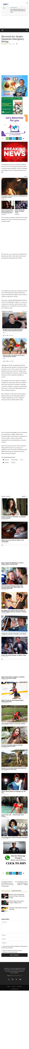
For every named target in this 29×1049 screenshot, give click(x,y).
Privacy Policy (19, 986)
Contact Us (14, 986)
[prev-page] (2, 914)
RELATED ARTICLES (5, 890)
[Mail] (12, 979)
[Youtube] (20, 979)
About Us (9, 986)
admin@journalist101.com (17, 975)
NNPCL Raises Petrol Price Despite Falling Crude (16, 901)
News (3, 897)
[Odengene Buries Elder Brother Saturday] (4, 909)
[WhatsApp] (7, 138)
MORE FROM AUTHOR (16, 890)
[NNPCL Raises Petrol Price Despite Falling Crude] (4, 902)
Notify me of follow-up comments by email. (12, 950)
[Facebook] (10, 138)
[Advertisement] (14, 60)
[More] (23, 138)
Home (2, 33)
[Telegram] (20, 138)
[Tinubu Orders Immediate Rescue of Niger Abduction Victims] (4, 896)
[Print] (17, 138)
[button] (2, 30)
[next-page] (4, 914)
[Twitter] (13, 138)
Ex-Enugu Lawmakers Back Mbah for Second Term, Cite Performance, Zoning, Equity (7, 884)
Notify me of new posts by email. (10, 952)
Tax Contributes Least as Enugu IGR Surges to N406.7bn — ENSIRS (21, 883)
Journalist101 (5, 43)
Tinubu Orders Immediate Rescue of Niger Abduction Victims (16, 896)
